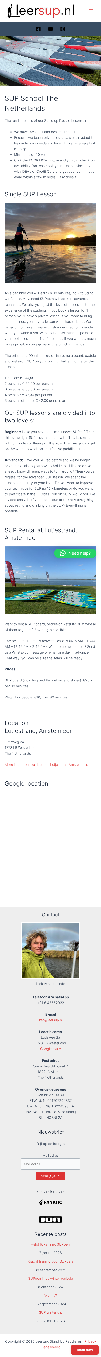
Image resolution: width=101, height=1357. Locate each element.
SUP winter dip (50, 1312)
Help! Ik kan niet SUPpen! (50, 1244)
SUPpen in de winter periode (50, 1278)
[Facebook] (38, 29)
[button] (75, 553)
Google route (50, 1049)
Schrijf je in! (50, 1176)
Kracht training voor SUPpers (50, 1261)
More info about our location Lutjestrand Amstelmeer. (46, 765)
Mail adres (50, 1155)
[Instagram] (62, 29)
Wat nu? (50, 1295)
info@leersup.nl (50, 1020)
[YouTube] (50, 29)
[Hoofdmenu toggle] (91, 11)
